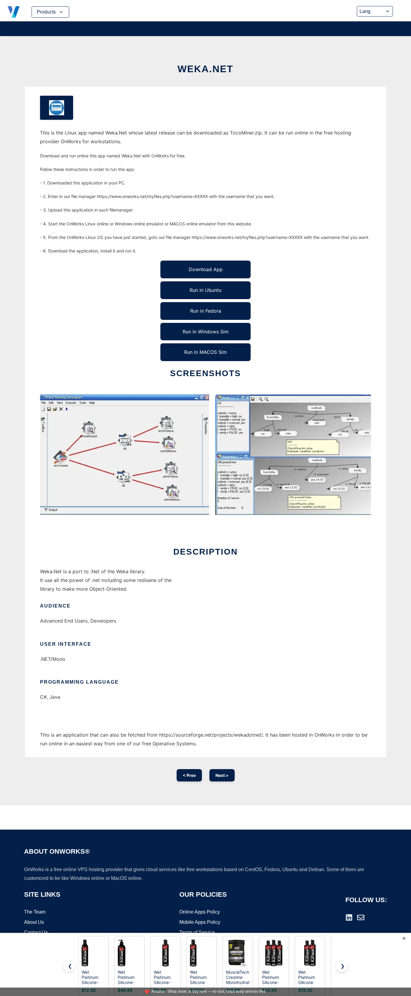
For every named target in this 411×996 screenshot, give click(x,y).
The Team (34, 911)
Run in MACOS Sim (205, 352)
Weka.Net (205, 68)
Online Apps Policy (199, 911)
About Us (34, 922)
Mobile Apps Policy (199, 922)
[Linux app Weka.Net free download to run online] (56, 108)
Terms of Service (197, 932)
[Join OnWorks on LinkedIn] (349, 917)
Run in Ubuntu (205, 290)
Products (46, 11)
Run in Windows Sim (206, 332)
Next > (222, 775)
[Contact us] (360, 917)
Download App (206, 269)
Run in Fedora (205, 311)
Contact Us (36, 932)
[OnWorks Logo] (13, 12)
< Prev (189, 775)
